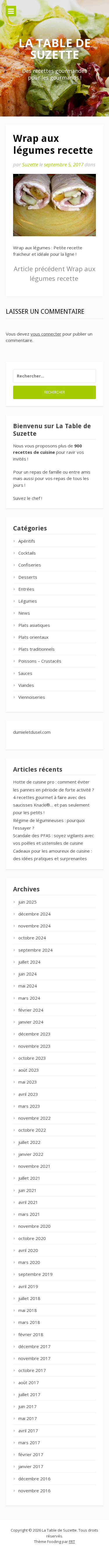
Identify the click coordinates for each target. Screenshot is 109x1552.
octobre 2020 (32, 1238)
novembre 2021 (34, 1166)
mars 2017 (29, 1442)
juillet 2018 (29, 1298)
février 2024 (30, 1010)
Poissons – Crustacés (39, 661)
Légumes (27, 601)
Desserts (27, 577)
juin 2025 (27, 902)
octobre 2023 (32, 1058)
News (24, 613)
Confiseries (29, 565)
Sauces (25, 673)
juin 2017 (27, 1406)
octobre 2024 (32, 938)
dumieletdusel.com (32, 732)
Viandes (26, 685)
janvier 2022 (30, 1154)
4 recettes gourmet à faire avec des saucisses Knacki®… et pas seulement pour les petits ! (51, 805)
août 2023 (28, 1070)
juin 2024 (27, 974)
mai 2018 (27, 1310)
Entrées (26, 589)
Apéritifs (26, 541)
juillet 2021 (29, 1178)
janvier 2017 (30, 1466)
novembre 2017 (34, 1358)
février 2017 (30, 1454)
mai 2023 (27, 1082)
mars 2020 (29, 1262)
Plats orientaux (33, 637)
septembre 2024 (35, 950)
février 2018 (30, 1334)
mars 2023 (29, 1106)
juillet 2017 (29, 1394)
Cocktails (27, 553)
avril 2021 (28, 1202)
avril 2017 (28, 1430)
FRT (72, 1541)
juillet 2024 (29, 962)
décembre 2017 (34, 1346)
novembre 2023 (34, 1046)
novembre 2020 (34, 1226)
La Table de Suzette (54, 48)
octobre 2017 (32, 1370)
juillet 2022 (29, 1142)
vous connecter (46, 334)
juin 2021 (27, 1190)
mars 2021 (29, 1214)
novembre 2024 (34, 926)
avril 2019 (28, 1286)
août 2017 (28, 1382)
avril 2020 (28, 1250)
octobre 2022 (32, 1130)
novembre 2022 (34, 1118)
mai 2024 (27, 986)
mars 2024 (29, 998)
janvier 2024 (30, 1022)
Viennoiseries (31, 697)
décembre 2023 (34, 1034)
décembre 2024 (34, 914)
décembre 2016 (34, 1479)
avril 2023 (28, 1094)
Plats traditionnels (36, 649)
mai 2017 (27, 1418)
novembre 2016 (34, 1490)
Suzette (30, 164)
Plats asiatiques (34, 625)
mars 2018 (29, 1322)
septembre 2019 (35, 1274)
